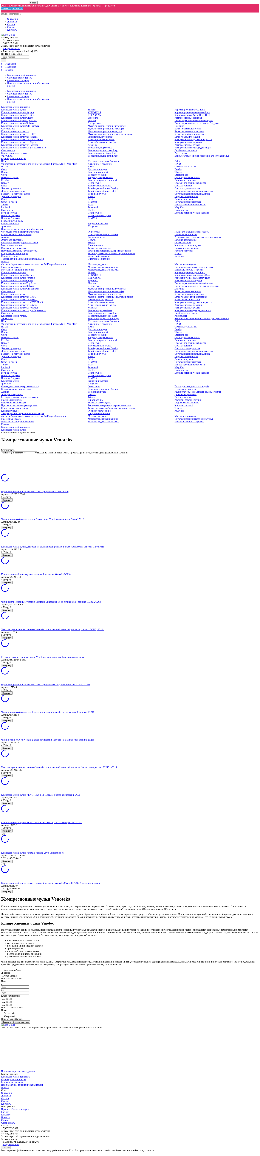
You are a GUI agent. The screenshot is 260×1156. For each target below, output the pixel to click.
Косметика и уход (97, 237)
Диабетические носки (186, 150)
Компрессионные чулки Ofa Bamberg (20, 126)
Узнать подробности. (12, 8)
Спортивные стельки (185, 180)
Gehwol (92, 240)
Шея (3, 161)
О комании (13, 19)
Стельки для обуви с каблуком (190, 183)
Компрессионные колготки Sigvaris (19, 142)
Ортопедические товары (19, 77)
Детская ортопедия (11, 188)
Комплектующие (10, 256)
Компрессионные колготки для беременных (23, 147)
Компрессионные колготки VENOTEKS (22, 139)
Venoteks (92, 145)
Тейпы (91, 242)
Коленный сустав (97, 193)
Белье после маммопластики (189, 131)
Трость (178, 253)
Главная (5, 424)
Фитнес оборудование (99, 256)
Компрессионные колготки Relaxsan (19, 145)
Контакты (12, 29)
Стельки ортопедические (187, 188)
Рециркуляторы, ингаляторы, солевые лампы (198, 237)
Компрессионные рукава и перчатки (193, 139)
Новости (5, 1117)
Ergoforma (93, 117)
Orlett (4, 174)
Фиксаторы (94, 231)
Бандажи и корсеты (98, 223)
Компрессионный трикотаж (21, 75)
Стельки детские (183, 185)
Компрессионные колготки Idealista (19, 136)
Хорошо (5, 1147)
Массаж (11, 86)
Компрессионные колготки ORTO (18, 134)
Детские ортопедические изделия (192, 212)
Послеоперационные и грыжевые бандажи (197, 123)
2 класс (8, 1001)
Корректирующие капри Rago (103, 155)
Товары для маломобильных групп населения (111, 253)
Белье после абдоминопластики (191, 134)
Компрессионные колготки (15, 131)
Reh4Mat (5, 180)
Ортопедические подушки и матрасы (194, 191)
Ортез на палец (9, 202)
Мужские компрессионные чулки (105, 131)
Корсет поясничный (98, 172)
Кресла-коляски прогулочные (16, 234)
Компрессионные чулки (13, 109)
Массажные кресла (11, 267)
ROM (90, 204)
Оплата (11, 24)
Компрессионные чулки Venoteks (18, 115)
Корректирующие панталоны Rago (192, 112)
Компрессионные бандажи (188, 117)
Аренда (5, 237)
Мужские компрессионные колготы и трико (110, 134)
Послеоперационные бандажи (103, 161)
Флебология (10, 976)
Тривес (4, 204)
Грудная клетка (9, 212)
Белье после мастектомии (188, 128)
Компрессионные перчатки (189, 142)
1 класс (8, 998)
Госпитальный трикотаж (100, 136)
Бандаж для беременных (100, 177)
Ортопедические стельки (187, 177)
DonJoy (5, 172)
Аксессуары (181, 153)
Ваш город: (11, 14)
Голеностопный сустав (99, 215)
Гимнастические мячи (186, 234)
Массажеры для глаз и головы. (103, 269)
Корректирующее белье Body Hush (192, 115)
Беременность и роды (18, 80)
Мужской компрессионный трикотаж (107, 126)
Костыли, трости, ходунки (188, 245)
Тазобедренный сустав (99, 185)
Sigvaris (92, 109)
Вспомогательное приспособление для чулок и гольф (202, 155)
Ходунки (179, 256)
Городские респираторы (13, 248)
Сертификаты (8, 1122)
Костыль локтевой (184, 250)
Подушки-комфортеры (186, 196)
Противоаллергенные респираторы (19, 250)
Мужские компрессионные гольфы (106, 128)
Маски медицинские (11, 245)
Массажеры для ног (98, 264)
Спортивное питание (99, 259)
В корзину (6, 500)
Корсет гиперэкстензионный (103, 180)
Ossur (4, 169)
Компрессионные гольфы (14, 153)
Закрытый (9, 1013)
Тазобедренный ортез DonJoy (103, 188)
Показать (6, 1022)
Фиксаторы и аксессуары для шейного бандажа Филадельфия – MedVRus (39, 164)
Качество (6, 1114)
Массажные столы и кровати (189, 269)
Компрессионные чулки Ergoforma (19, 120)
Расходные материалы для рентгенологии (109, 250)
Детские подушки (184, 199)
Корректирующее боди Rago (102, 153)
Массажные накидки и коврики (17, 269)
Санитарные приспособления (103, 234)
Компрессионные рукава (187, 145)
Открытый (9, 1016)
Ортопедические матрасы (188, 202)
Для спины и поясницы (100, 164)
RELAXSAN (94, 115)
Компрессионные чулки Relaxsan (18, 123)
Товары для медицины (99, 248)
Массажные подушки (186, 264)
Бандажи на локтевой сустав (16, 193)
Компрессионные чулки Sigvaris (17, 112)
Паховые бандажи (10, 215)
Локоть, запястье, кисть (13, 191)
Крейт (91, 166)
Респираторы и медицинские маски (19, 242)
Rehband (5, 207)
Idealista (92, 120)
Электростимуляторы (12, 240)
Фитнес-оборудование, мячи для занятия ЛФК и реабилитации (33, 264)
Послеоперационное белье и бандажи (194, 120)
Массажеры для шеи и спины (103, 267)
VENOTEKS (94, 112)
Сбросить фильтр (21, 1022)
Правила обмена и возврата (15, 1109)
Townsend (93, 207)
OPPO (178, 164)
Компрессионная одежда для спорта (193, 147)
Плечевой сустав (10, 177)
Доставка (12, 21)
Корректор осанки (97, 174)
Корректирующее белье (100, 147)
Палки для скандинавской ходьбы (192, 231)
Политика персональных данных (18, 1071)
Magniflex (179, 207)
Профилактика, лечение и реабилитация (28, 83)
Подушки (93, 226)
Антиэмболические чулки (101, 139)
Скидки (11, 27)
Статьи (4, 1120)
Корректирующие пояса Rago (103, 150)
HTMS (4, 166)
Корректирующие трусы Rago (190, 109)
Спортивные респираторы (14, 253)
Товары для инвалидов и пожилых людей (22, 259)
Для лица (179, 126)
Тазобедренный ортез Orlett (102, 191)
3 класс (8, 1004)
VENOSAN (7, 155)
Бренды (5, 1112)
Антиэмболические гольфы (102, 142)
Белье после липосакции (187, 136)
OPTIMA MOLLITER (186, 166)
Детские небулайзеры (186, 240)
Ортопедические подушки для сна (192, 193)
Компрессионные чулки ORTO (17, 117)
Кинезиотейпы (95, 245)
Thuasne (179, 172)
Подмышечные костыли (187, 248)
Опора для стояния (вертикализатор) (20, 231)
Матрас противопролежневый (190, 204)
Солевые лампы (183, 242)
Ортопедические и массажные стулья (194, 267)
